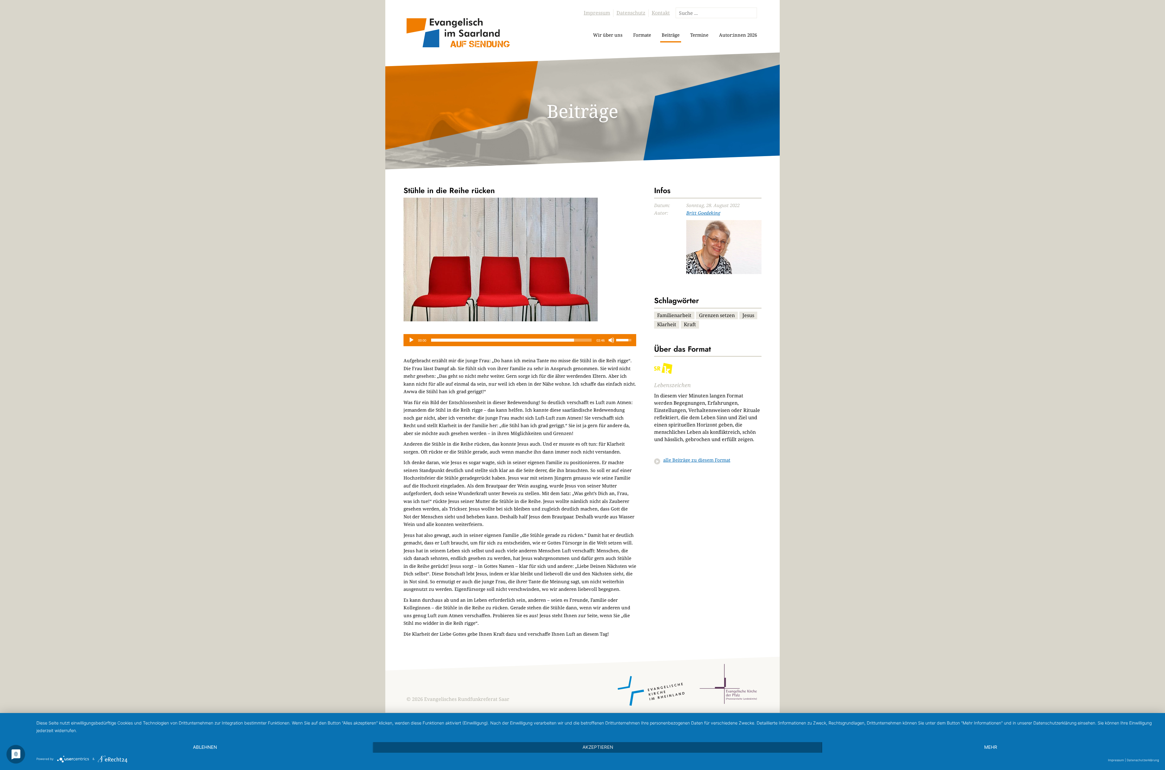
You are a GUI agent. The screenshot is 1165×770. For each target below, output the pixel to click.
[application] (520, 340)
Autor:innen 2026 (738, 35)
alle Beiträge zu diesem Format (696, 460)
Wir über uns (608, 35)
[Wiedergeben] (411, 340)
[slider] (511, 340)
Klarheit (666, 324)
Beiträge (671, 35)
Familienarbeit (674, 315)
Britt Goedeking (703, 213)
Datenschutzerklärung (1143, 760)
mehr (990, 747)
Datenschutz (630, 12)
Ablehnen (205, 747)
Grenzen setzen (717, 315)
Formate (642, 35)
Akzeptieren (597, 747)
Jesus (748, 315)
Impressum (597, 12)
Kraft (690, 324)
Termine (699, 35)
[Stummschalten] (611, 340)
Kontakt (661, 12)
